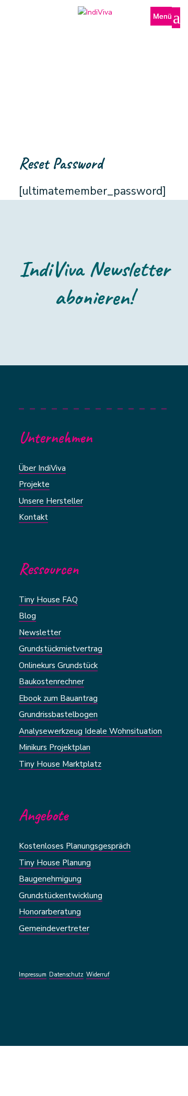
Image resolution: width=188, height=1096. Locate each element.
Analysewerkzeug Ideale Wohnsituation (90, 731)
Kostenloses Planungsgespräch (75, 846)
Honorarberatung (50, 912)
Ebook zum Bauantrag (58, 698)
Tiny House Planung (55, 862)
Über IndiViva (42, 468)
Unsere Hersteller (51, 501)
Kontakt (33, 517)
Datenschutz (66, 975)
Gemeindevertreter (54, 928)
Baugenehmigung (50, 879)
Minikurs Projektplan (54, 747)
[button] (165, 22)
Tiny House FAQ (48, 599)
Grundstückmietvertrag (60, 649)
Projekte (34, 484)
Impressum (32, 975)
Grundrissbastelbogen (58, 714)
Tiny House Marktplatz (60, 764)
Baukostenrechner (51, 681)
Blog (27, 616)
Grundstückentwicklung (60, 895)
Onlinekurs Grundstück (58, 665)
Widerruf (98, 975)
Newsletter (40, 632)
